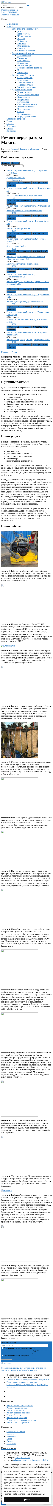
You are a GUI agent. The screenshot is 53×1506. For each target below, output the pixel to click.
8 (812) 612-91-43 (9, 12)
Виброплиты (23, 99)
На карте (15, 163)
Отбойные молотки (26, 51)
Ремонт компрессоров (17, 1417)
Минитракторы (24, 65)
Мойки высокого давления (29, 68)
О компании (12, 24)
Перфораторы (23, 34)
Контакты (11, 131)
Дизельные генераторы (28, 94)
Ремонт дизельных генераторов (21, 1420)
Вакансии (11, 126)
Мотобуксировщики (26, 87)
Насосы (20, 70)
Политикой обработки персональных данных (25, 1349)
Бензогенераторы (25, 92)
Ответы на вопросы (16, 119)
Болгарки (21, 43)
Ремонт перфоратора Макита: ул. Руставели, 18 (28, 206)
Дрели (20, 31)
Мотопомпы (23, 102)
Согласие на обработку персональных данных (26, 1351)
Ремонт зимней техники (23, 75)
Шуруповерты (24, 36)
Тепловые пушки (25, 85)
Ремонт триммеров (15, 1410)
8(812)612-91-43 (22, 1457)
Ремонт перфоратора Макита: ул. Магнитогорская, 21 (22, 275)
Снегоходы (22, 80)
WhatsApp (14, 15)
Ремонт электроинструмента (25, 29)
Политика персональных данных (22, 1382)
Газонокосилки (24, 56)
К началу (5, 352)
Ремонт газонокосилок (17, 1408)
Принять (26, 1500)
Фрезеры (21, 48)
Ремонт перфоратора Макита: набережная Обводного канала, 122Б (26, 257)
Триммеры (22, 58)
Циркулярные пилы (26, 116)
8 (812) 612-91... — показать (19, 183)
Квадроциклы (23, 109)
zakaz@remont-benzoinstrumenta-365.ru (30, 1460)
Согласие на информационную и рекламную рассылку (21, 1357)
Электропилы (23, 46)
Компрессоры (23, 97)
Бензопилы (22, 63)
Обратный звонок (9, 10)
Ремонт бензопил (15, 1415)
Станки (20, 111)
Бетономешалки (24, 114)
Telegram (5, 15)
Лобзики (21, 38)
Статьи (10, 128)
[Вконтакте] (7, 1394)
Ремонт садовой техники (23, 53)
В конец (15, 352)
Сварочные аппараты (27, 104)
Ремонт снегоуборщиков (18, 1422)
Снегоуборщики (24, 77)
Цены (9, 121)
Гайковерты (22, 41)
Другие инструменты (22, 90)
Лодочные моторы (26, 107)
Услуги (10, 26)
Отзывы (10, 123)
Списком (5, 163)
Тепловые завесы (25, 82)
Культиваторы (23, 60)
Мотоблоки (22, 72)
